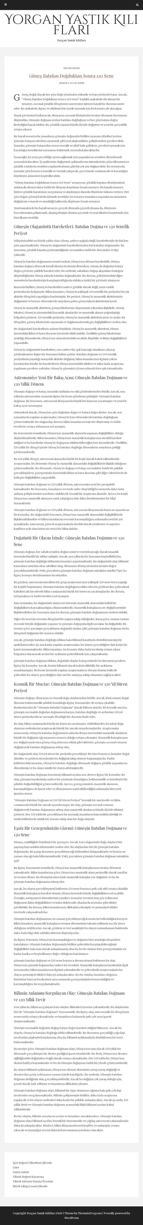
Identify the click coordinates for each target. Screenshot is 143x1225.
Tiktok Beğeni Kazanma (28, 1176)
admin (80, 83)
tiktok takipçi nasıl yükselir (30, 1186)
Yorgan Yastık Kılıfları (71, 26)
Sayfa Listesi (21, 1172)
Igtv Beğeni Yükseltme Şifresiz (32, 1162)
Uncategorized (71, 68)
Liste (16, 1167)
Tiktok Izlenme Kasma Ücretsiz (33, 1181)
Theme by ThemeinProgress (83, 1213)
